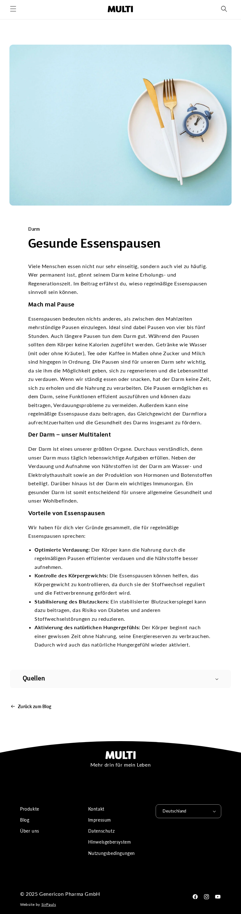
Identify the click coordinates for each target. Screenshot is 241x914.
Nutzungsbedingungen (111, 853)
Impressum (99, 820)
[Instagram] (206, 897)
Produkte (29, 809)
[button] (13, 9)
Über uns (29, 831)
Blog (24, 820)
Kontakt (96, 809)
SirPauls (48, 904)
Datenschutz (101, 831)
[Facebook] (195, 897)
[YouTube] (218, 897)
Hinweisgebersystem (109, 842)
